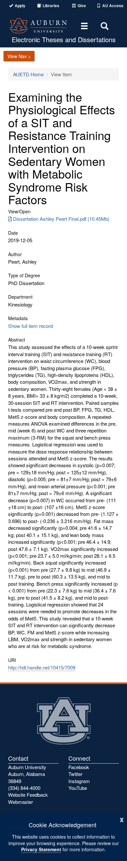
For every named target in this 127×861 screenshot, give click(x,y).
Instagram (79, 781)
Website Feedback (28, 794)
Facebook (78, 767)
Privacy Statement (41, 849)
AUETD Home (28, 74)
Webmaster (20, 801)
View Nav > (19, 56)
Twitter (75, 773)
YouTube (77, 787)
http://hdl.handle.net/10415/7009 (41, 667)
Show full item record (30, 325)
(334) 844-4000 (24, 787)
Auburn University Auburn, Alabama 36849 (27, 774)
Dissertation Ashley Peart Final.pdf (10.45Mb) (61, 218)
